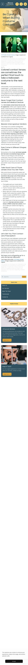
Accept (14, 661)
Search (24, 276)
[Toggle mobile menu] (2, 4)
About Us (4, 285)
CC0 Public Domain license (8, 55)
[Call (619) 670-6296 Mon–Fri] (21, 4)
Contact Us (5, 297)
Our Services (5, 288)
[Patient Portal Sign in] (25, 4)
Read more (6, 340)
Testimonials (5, 294)
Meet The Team (6, 291)
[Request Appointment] (17, 4)
